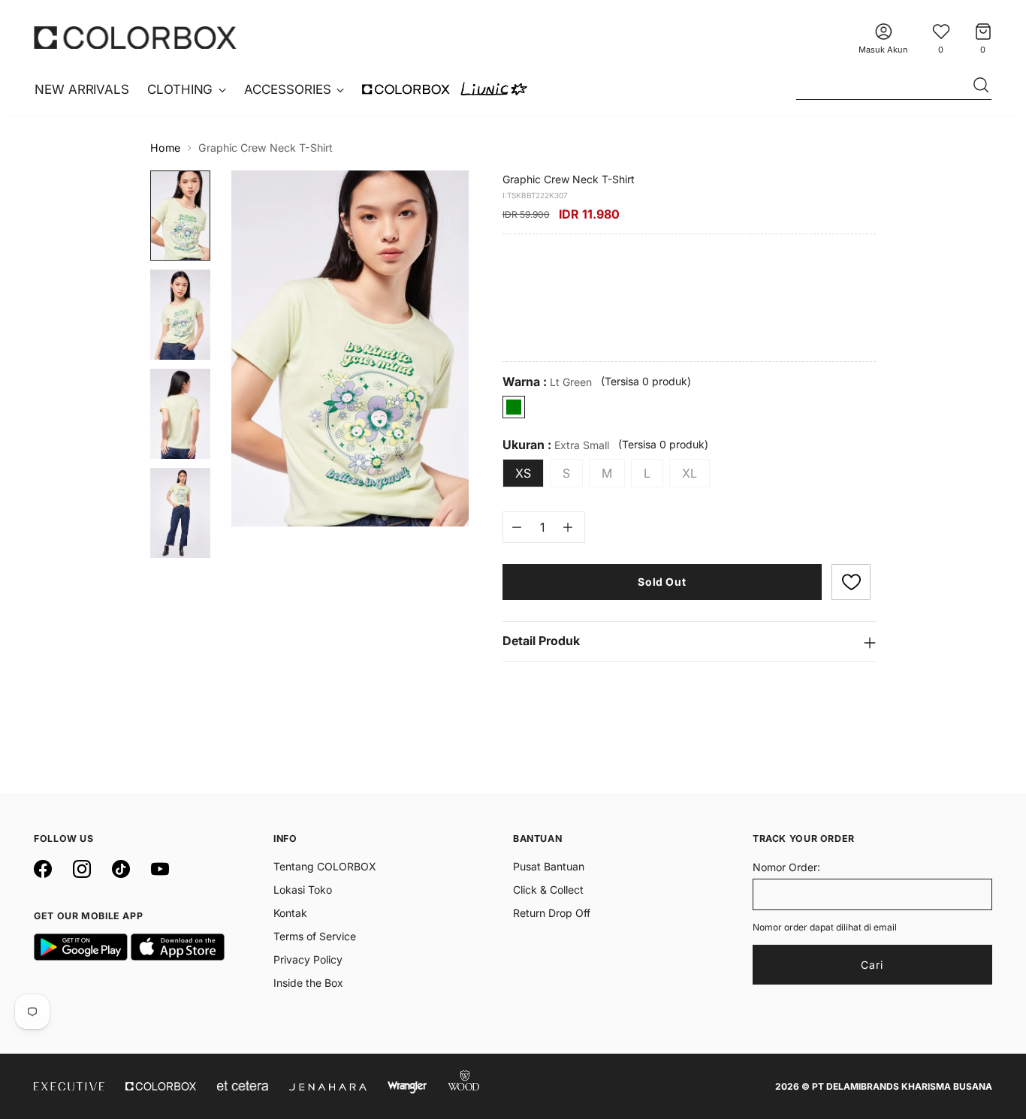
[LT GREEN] (513, 407)
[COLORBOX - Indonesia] (135, 37)
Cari (872, 964)
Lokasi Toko (302, 889)
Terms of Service (314, 936)
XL (689, 473)
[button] (851, 582)
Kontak (290, 912)
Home (165, 147)
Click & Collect (548, 889)
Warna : (547, 382)
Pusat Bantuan (548, 866)
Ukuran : (555, 445)
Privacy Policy (308, 959)
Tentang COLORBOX (324, 866)
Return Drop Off (551, 912)
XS (523, 473)
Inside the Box (308, 982)
